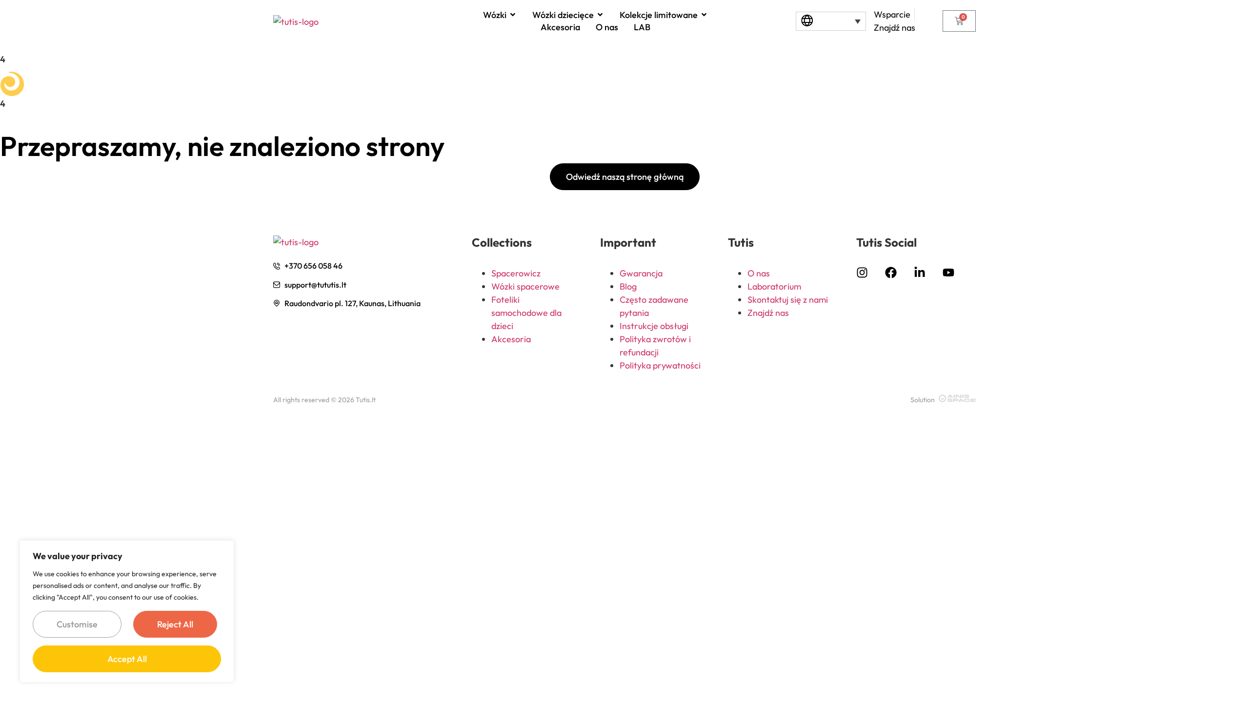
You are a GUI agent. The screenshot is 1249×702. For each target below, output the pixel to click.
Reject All (175, 624)
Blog (628, 286)
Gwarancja (641, 273)
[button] (831, 21)
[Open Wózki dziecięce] (600, 15)
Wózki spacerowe (525, 286)
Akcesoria (511, 339)
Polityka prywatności (660, 365)
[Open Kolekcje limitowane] (704, 15)
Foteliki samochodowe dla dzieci (526, 313)
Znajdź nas (768, 312)
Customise (77, 624)
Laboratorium (774, 286)
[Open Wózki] (513, 15)
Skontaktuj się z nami (787, 299)
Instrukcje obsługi (654, 326)
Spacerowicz (516, 273)
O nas (758, 273)
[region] (127, 611)
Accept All (127, 658)
